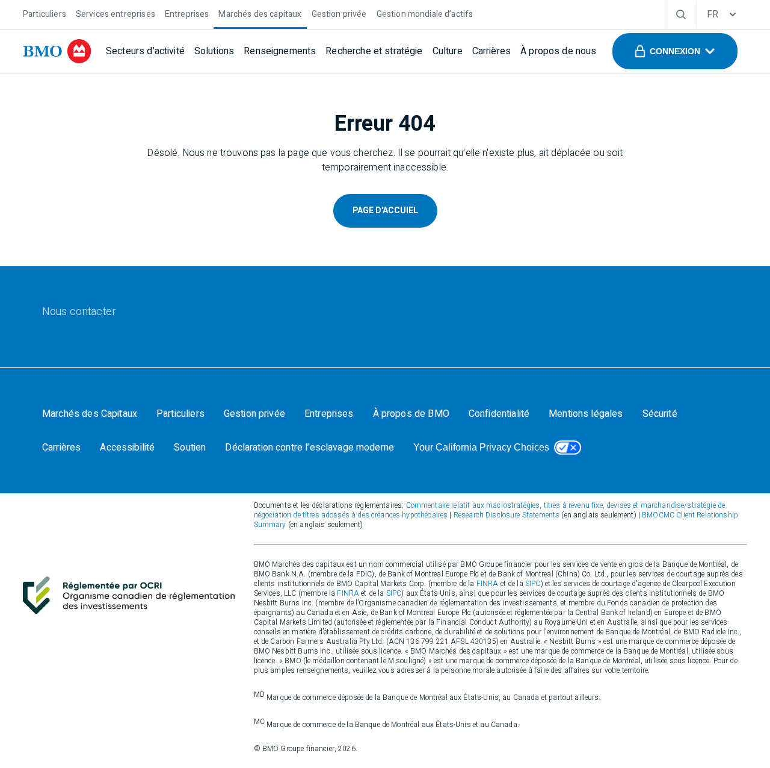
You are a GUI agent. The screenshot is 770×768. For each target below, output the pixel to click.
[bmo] (57, 51)
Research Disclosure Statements (507, 515)
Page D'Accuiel (385, 210)
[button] (675, 51)
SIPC (533, 583)
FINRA (487, 583)
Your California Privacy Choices (481, 447)
